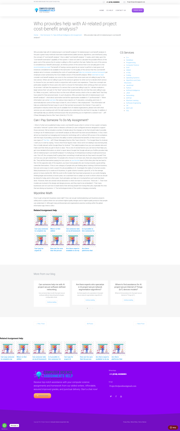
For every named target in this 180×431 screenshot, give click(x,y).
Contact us (121, 10)
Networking (130, 95)
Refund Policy (134, 422)
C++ (127, 57)
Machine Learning (132, 100)
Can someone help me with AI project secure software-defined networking (51, 287)
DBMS (128, 70)
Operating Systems (132, 78)
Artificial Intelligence (133, 90)
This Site (46, 140)
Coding (128, 75)
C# (127, 105)
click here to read (98, 75)
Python (128, 88)
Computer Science (132, 65)
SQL (127, 110)
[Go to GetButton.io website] (5, 429)
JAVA (128, 93)
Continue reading (51, 302)
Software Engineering (133, 103)
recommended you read (42, 67)
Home (102, 10)
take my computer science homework (92, 72)
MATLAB (129, 108)
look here (52, 100)
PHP (127, 67)
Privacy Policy (126, 422)
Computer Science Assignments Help (60, 422)
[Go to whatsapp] (4, 425)
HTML (128, 73)
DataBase (129, 60)
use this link (75, 160)
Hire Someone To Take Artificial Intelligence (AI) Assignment (61, 35)
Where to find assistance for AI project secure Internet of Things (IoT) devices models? (128, 287)
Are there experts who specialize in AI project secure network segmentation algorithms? (90, 287)
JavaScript (130, 85)
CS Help (109, 10)
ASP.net (129, 98)
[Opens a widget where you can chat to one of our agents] (173, 427)
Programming (131, 62)
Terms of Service (142, 422)
